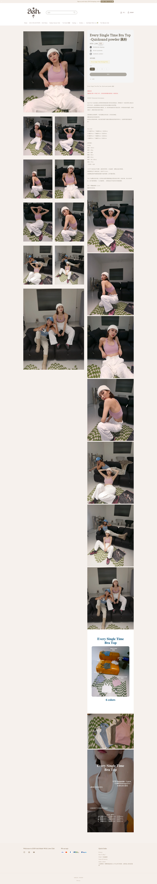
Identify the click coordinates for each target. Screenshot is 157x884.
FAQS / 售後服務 (103, 857)
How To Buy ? (102, 854)
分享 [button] (93, 79)
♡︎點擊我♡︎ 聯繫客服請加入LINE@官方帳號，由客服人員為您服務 (116, 864)
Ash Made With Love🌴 (92, 23)
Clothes (81, 23)
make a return (102, 861)
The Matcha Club (104, 23)
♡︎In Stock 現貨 (66, 23)
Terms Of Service (103, 859)
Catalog (74, 23)
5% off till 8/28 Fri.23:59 (94, 1)
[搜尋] (74, 12)
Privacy (100, 852)
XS (92, 69)
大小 (91, 65)
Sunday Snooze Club (54, 23)
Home (25, 23)
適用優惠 (92, 58)
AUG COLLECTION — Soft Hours (38, 23)
